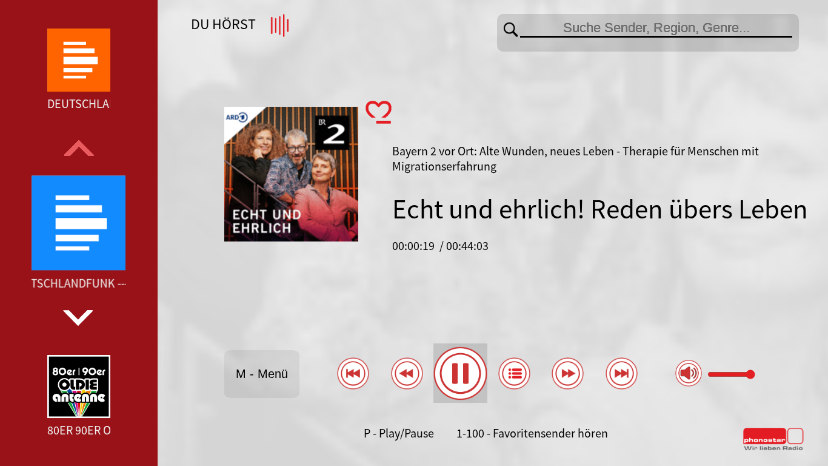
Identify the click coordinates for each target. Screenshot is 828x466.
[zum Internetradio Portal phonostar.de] (773, 448)
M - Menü (262, 373)
